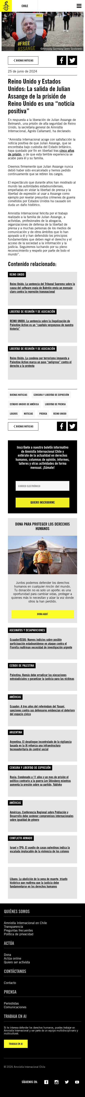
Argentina (15, 732)
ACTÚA (9, 943)
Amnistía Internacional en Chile (25, 923)
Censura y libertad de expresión (51, 394)
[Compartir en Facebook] (61, 60)
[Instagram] (56, 1081)
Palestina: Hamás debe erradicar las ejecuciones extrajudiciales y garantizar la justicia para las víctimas (42, 677)
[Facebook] (46, 1081)
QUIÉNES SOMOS (17, 911)
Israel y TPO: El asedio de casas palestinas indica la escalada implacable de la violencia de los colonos (40, 849)
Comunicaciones (15, 1007)
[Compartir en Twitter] (72, 60)
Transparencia (13, 927)
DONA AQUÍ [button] (42, 614)
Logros (14, 413)
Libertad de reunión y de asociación (32, 312)
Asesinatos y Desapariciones (27, 630)
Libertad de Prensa (55, 404)
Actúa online (12, 958)
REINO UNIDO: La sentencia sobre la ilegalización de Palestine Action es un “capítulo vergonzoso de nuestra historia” (41, 324)
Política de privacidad (18, 934)
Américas (15, 697)
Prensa (43, 413)
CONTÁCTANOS (15, 971)
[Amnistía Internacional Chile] (6, 6)
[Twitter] (67, 1081)
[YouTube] (77, 1081)
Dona (7, 955)
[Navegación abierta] (79, 6)
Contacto (10, 983)
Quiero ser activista (17, 962)
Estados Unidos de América (24, 404)
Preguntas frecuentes (18, 930)
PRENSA (10, 992)
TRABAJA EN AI (16, 1043)
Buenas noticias (18, 394)
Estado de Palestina (21, 665)
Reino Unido (16, 274)
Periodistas (11, 1003)
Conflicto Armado (20, 838)
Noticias (28, 413)
